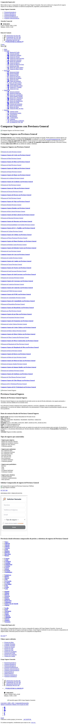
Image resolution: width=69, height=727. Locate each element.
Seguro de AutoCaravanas (16, 58)
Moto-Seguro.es (9, 673)
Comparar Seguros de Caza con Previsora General (15, 254)
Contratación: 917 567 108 (13, 37)
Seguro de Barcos (14, 63)
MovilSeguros (13, 116)
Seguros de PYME (10, 653)
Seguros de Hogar (14, 92)
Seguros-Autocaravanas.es (12, 18)
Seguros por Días (14, 66)
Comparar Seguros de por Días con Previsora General (16, 314)
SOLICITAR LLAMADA (16, 120)
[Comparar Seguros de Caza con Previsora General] (11, 251)
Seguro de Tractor (14, 57)
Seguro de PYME (14, 102)
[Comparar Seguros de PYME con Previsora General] (11, 291)
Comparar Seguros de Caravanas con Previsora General (17, 281)
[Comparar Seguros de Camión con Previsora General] (11, 258)
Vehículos (6, 51)
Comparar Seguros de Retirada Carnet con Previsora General (18, 248)
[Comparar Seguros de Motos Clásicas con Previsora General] (13, 330)
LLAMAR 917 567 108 (16, 122)
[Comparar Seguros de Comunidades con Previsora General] (13, 297)
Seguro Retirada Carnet (15, 85)
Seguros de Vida (14, 75)
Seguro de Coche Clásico (16, 67)
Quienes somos (13, 111)
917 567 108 (4, 490)
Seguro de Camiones (15, 55)
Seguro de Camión (10, 656)
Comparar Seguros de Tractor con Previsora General (16, 267)
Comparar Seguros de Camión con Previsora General (16, 261)
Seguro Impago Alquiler (16, 96)
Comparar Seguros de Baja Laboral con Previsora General (17, 214)
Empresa (6, 110)
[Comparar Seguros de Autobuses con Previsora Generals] (12, 370)
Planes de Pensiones (15, 81)
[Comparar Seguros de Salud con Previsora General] (11, 165)
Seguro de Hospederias (15, 105)
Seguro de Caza (14, 88)
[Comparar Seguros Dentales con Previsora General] (11, 204)
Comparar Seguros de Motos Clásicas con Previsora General (18, 334)
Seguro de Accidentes (15, 78)
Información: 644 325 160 (12, 38)
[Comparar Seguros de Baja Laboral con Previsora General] (13, 211)
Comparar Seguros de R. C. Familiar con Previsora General (18, 228)
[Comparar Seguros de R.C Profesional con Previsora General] (14, 384)
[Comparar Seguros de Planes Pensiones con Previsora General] (14, 238)
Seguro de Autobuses (15, 61)
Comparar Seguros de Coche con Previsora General (15, 155)
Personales (7, 70)
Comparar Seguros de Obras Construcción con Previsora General (19, 340)
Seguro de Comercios (15, 99)
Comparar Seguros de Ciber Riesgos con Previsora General (18, 380)
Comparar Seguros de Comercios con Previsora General (17, 287)
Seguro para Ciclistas (15, 84)
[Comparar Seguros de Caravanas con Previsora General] (12, 277)
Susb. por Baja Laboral (15, 82)
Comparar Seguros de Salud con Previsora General (15, 168)
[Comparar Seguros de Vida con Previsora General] (11, 185)
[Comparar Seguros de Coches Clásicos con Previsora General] (14, 324)
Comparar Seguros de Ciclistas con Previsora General (16, 234)
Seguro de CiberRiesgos (16, 101)
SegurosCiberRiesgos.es (11, 16)
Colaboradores (13, 117)
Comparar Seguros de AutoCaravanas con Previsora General (18, 274)
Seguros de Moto (14, 54)
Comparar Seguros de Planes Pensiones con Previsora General (18, 241)
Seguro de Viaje (13, 79)
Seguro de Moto (9, 642)
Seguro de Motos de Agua (16, 64)
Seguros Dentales (14, 73)
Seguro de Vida (9, 648)
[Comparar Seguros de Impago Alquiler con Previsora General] (14, 364)
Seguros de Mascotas (15, 93)
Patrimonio (7, 90)
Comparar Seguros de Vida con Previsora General (15, 188)
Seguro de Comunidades (16, 95)
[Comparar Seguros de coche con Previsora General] (11, 151)
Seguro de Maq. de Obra (16, 108)
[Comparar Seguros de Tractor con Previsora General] (11, 264)
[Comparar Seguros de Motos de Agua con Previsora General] (13, 357)
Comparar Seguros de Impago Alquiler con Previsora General (18, 367)
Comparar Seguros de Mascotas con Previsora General (16, 221)
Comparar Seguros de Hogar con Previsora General (15, 175)
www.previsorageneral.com (53, 139)
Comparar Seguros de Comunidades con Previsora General (18, 301)
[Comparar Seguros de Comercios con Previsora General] (12, 284)
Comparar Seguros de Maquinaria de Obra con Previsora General (20, 347)
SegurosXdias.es (9, 672)
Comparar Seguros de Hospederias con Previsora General (17, 307)
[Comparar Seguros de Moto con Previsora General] (11, 158)
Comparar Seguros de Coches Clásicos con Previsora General (18, 327)
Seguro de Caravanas (15, 60)
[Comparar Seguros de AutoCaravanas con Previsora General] (13, 271)
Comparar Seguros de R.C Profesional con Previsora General (18, 387)
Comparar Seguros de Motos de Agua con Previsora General (18, 360)
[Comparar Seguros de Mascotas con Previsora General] (12, 218)
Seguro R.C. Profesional (16, 98)
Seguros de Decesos (14, 76)
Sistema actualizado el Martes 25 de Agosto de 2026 (14, 704)
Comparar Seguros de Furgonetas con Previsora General (17, 321)
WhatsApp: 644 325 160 (12, 40)
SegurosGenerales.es (10, 12)
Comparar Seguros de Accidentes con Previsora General (17, 181)
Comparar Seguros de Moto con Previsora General (15, 161)
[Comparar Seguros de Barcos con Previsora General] (11, 350)
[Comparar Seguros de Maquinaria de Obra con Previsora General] (15, 344)
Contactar (12, 119)
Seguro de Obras (14, 107)
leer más (3, 635)
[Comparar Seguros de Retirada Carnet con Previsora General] (13, 244)
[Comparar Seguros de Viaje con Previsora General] (11, 198)
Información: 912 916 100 (13, 35)
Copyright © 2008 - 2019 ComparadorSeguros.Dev (15, 703)
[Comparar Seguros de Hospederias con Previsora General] (13, 304)
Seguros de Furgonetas (15, 104)
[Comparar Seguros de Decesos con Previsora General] (12, 191)
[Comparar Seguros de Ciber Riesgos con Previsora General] (13, 377)
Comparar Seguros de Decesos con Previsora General (16, 195)
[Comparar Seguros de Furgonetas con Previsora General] (12, 317)
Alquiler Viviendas (10, 644)
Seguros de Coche (14, 52)
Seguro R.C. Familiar (15, 87)
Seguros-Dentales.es (10, 13)
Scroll (2, 718)
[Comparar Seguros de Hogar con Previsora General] (11, 171)
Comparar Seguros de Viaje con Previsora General (15, 201)
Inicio (5, 49)
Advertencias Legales (15, 113)
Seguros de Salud (14, 72)
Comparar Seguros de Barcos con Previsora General (16, 354)
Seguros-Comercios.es (11, 675)
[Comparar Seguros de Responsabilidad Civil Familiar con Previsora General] (17, 224)
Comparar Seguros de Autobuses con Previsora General (17, 374)
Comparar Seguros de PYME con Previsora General (16, 294)
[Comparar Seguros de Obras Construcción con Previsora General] (15, 337)
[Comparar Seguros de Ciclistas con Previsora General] (12, 231)
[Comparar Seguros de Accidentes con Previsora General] (12, 178)
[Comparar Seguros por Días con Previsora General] (11, 311)
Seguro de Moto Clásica (16, 69)
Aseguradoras (13, 114)
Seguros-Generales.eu (11, 676)
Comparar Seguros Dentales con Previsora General (15, 208)
